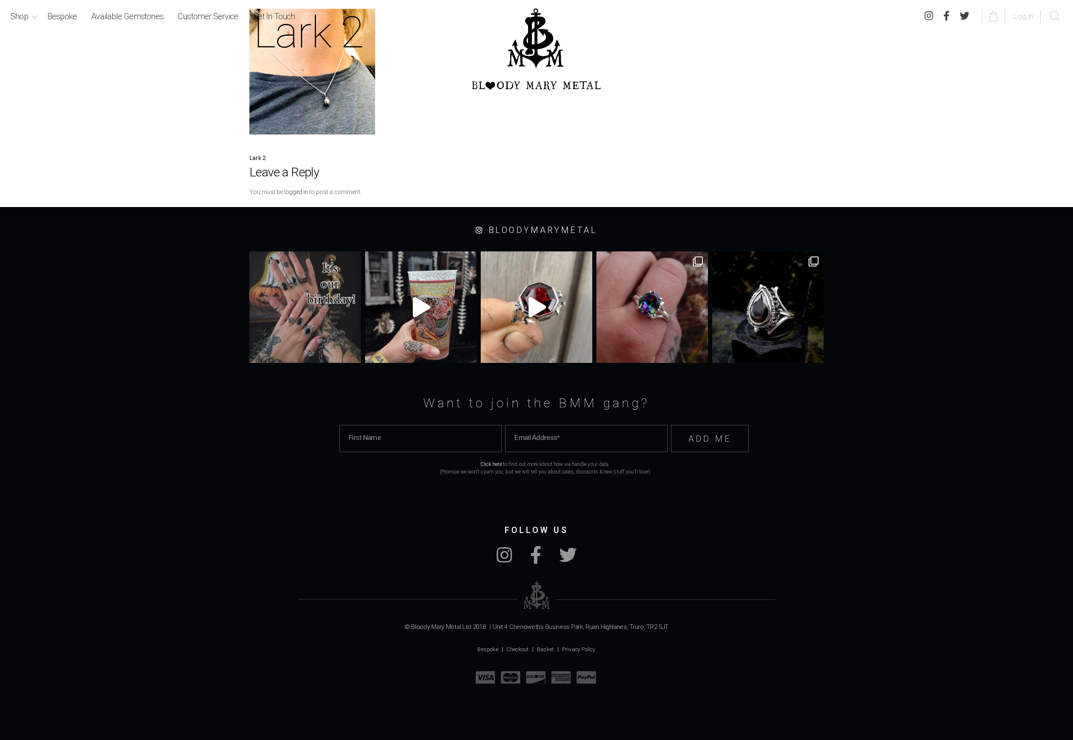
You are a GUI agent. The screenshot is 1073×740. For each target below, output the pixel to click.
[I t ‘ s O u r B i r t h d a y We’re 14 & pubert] (305, 307)
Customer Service (208, 16)
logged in (296, 192)
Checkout (517, 649)
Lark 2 (257, 158)
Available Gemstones (127, 16)
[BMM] (536, 595)
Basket (545, 649)
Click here (491, 464)
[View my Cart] (994, 16)
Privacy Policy (579, 649)
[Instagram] (929, 16)
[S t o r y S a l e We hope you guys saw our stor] (652, 307)
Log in (1023, 16)
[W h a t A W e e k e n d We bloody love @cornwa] (421, 307)
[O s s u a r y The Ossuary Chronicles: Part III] (768, 307)
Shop (19, 16)
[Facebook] (946, 16)
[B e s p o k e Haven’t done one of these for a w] (536, 307)
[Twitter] (964, 16)
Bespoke (62, 16)
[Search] (1055, 16)
